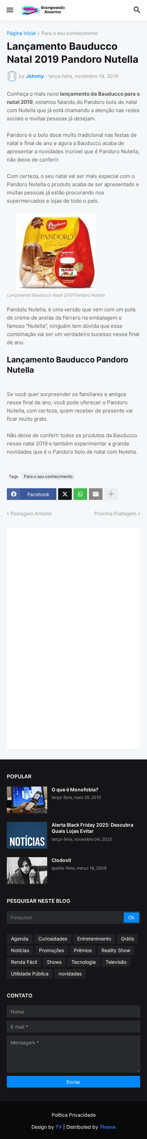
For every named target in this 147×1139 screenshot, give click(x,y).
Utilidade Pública (30, 973)
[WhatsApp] (80, 494)
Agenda (19, 939)
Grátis (127, 939)
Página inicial (21, 33)
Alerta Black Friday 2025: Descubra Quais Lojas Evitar (92, 828)
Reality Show (116, 950)
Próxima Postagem (115, 513)
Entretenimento (94, 939)
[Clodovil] (27, 870)
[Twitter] (65, 494)
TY (58, 1127)
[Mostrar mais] (111, 494)
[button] (9, 10)
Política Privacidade (74, 1115)
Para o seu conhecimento (69, 33)
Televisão (116, 962)
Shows (54, 962)
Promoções (51, 950)
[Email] (96, 494)
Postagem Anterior (31, 513)
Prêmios (83, 950)
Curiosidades (52, 939)
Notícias (20, 950)
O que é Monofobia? (75, 789)
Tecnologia (83, 962)
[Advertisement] (65, 637)
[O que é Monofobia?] (27, 800)
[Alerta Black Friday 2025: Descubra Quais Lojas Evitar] (27, 835)
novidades (70, 973)
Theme (107, 1127)
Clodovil (61, 860)
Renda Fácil (24, 962)
